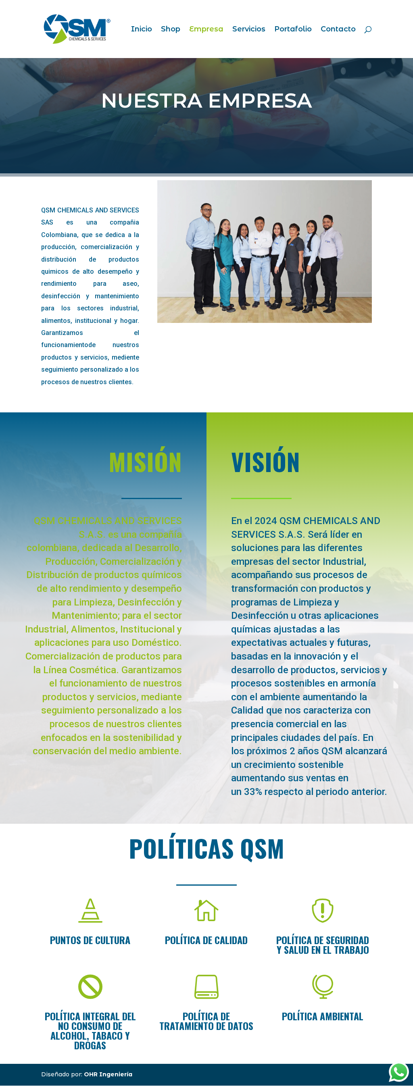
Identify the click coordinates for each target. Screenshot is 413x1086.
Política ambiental (322, 1016)
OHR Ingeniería (108, 1074)
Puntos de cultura (90, 939)
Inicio (141, 29)
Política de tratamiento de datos (206, 1021)
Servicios (248, 29)
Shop (170, 29)
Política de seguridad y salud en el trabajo (322, 944)
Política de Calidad (206, 939)
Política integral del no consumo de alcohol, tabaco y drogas (90, 1030)
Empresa (206, 29)
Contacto (338, 29)
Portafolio (293, 29)
